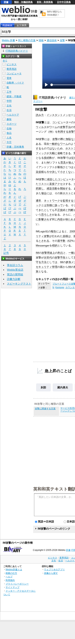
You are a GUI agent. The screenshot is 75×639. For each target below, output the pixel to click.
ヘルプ (9, 576)
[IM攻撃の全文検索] (21, 25)
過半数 (61, 240)
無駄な (70, 139)
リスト (42, 183)
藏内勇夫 (62, 387)
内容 (60, 219)
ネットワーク (52, 200)
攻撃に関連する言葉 (45, 408)
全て (5, 61)
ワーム (53, 127)
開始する (65, 188)
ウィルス (41, 127)
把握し (40, 188)
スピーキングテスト (19, 283)
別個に (51, 205)
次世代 (48, 257)
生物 (9, 128)
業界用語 (12, 69)
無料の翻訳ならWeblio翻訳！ (54, 13)
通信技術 (52, 40)
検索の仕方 (11, 573)
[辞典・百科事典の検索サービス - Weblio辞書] (19, 12)
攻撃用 (46, 252)
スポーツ (12, 123)
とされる (43, 240)
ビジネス (12, 64)
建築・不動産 (14, 96)
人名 (9, 137)
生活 (9, 110)
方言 (9, 142)
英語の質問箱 (15, 274)
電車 (9, 78)
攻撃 (62, 40)
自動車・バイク (15, 82)
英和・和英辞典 (45, 2)
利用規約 (10, 580)
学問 (9, 101)
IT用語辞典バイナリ (52, 97)
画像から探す (51, 573)
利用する (63, 131)
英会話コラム (15, 265)
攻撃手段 (60, 257)
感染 (49, 188)
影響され (43, 219)
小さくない (66, 171)
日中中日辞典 (64, 2)
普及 (63, 162)
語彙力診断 (13, 279)
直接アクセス (57, 183)
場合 (44, 193)
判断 (70, 210)
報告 (53, 231)
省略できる (64, 153)
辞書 (6, 2)
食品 (9, 133)
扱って (59, 205)
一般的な (54, 143)
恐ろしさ (46, 214)
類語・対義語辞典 (23, 2)
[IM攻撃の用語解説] (7, 25)
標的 (55, 245)
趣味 (9, 119)
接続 (46, 157)
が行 (52, 236)
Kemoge (59, 287)
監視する (68, 200)
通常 (38, 200)
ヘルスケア (13, 114)
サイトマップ (12, 587)
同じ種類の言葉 (27, 40)
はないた (54, 148)
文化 (9, 105)
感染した (52, 179)
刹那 (43, 387)
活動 (54, 188)
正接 (60, 210)
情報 (41, 40)
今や (49, 171)
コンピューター (61, 122)
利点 (60, 252)
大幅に (53, 153)
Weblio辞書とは (14, 569)
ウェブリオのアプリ (54, 569)
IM (50, 131)
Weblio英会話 (15, 269)
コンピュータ (14, 73)
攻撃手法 (65, 127)
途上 (52, 252)
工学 (9, 91)
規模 (41, 171)
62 (69, 240)
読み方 (40, 115)
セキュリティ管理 (46, 266)
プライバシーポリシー (17, 584)
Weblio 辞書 (8, 40)
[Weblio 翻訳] (43, 13)
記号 (6, 252)
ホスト (67, 193)
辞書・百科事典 (15, 146)
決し (54, 171)
